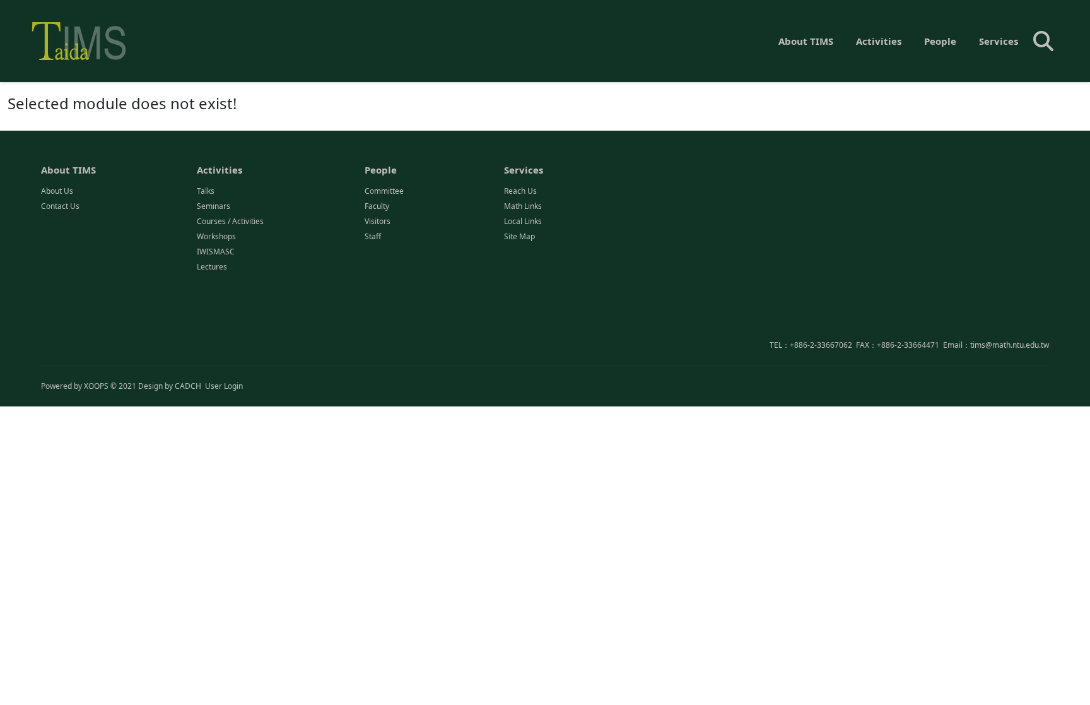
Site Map (519, 236)
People (940, 41)
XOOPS (96, 386)
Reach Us (520, 191)
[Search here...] (1043, 41)
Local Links (523, 221)
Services (998, 41)
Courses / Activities (230, 221)
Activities (878, 41)
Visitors (377, 221)
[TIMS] (79, 41)
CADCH (188, 386)
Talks (205, 191)
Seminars (213, 206)
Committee (384, 191)
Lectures (212, 266)
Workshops (216, 236)
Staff (373, 236)
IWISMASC (216, 251)
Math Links (523, 206)
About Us (57, 191)
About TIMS (805, 41)
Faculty (377, 206)
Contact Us (60, 206)
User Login (224, 386)
